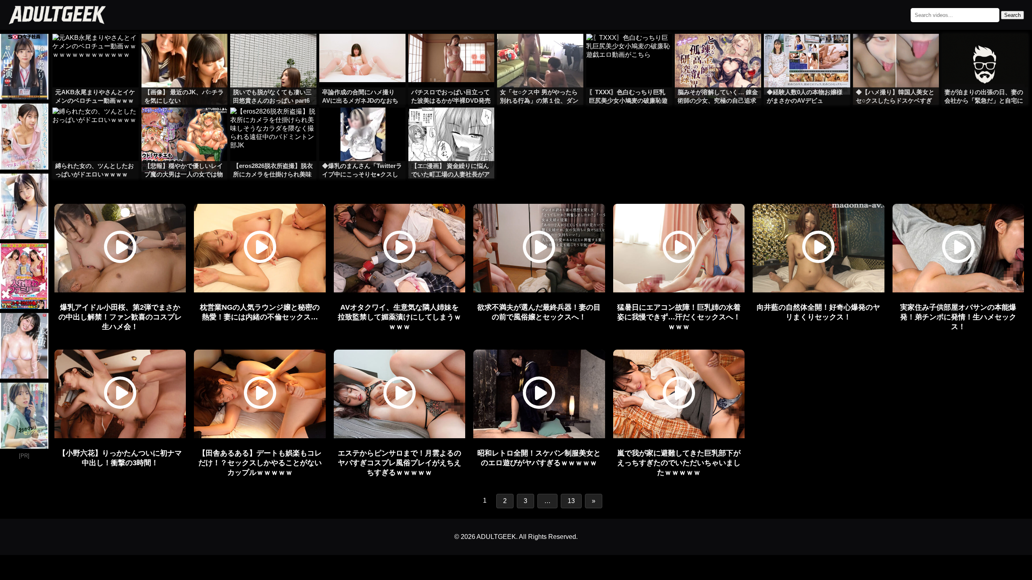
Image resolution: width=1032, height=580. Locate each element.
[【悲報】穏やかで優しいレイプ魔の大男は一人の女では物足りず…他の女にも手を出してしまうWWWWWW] (184, 124)
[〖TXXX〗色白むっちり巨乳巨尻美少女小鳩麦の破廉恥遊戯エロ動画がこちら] (629, 50)
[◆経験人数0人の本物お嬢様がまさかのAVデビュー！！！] (807, 50)
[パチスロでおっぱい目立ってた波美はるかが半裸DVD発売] (451, 50)
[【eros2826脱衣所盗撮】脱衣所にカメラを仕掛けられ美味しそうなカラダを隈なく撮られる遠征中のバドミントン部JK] (273, 124)
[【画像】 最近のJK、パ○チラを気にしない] (184, 50)
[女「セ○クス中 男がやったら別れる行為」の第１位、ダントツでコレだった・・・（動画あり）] (540, 50)
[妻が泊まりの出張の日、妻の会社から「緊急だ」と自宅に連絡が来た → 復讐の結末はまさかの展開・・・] (985, 50)
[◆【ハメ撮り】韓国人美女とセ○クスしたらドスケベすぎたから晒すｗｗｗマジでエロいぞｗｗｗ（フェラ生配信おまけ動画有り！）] (896, 50)
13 (571, 500)
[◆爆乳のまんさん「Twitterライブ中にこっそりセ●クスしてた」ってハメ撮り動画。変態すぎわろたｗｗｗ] (362, 124)
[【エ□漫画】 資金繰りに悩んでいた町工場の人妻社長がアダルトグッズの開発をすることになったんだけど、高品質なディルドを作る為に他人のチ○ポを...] (451, 124)
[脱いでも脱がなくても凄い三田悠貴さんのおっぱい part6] (273, 50)
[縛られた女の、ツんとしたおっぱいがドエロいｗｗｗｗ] (95, 124)
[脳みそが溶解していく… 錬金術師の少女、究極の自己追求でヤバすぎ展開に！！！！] (718, 50)
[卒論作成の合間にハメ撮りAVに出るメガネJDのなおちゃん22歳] (362, 50)
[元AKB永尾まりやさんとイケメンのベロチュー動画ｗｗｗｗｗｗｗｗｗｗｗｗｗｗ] (95, 50)
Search (1012, 15)
